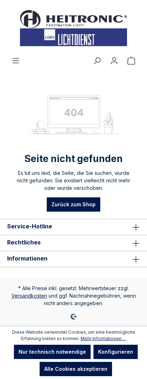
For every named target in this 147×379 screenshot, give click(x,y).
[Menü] (15, 61)
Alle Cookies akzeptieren (75, 369)
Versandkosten (29, 296)
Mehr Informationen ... (103, 338)
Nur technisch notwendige (52, 352)
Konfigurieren (115, 352)
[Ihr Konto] (114, 61)
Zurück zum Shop (73, 204)
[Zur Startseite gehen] (73, 28)
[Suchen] (97, 61)
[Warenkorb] (131, 61)
